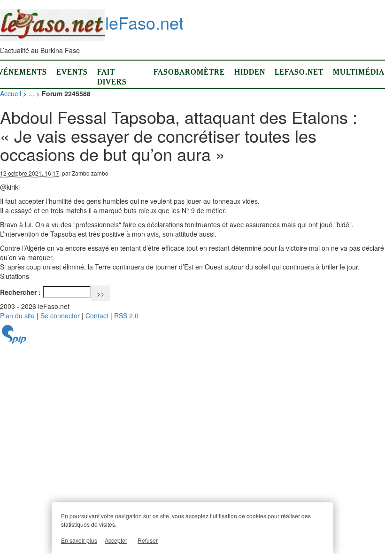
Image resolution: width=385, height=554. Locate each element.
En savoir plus (79, 540)
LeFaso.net (299, 72)
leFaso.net (144, 22)
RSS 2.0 (126, 315)
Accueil (10, 93)
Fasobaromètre (189, 72)
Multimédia (359, 72)
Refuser (148, 540)
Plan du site (17, 315)
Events (72, 72)
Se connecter (60, 315)
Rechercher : (20, 292)
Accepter (116, 540)
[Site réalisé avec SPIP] (14, 341)
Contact (96, 315)
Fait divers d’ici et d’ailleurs (120, 86)
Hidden (249, 72)
